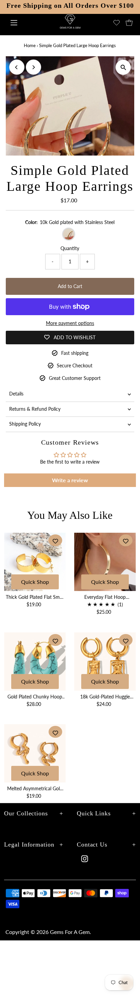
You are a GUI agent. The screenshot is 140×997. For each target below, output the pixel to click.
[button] (123, 67)
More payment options (70, 323)
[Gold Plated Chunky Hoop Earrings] (35, 661)
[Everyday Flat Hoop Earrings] (105, 562)
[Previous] (16, 67)
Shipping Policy (25, 424)
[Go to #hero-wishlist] (116, 22)
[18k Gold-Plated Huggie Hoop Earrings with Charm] (105, 661)
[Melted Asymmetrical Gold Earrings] (35, 753)
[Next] (33, 67)
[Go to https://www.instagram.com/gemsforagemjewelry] (85, 859)
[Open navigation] (23, 22)
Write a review (70, 480)
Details (16, 393)
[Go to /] (70, 26)
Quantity (69, 248)
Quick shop (35, 581)
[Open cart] (129, 23)
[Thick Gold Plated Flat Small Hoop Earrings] (35, 562)
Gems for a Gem (70, 932)
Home (30, 45)
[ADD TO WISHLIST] (55, 540)
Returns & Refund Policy (34, 409)
